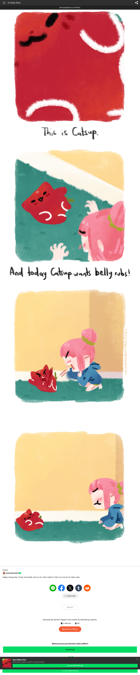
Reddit (87, 588)
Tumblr (78, 588)
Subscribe (70, 596)
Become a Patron (70, 629)
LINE (53, 588)
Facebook (61, 588)
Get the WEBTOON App (75, 666)
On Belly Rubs (14, 3)
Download (70, 649)
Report (70, 607)
